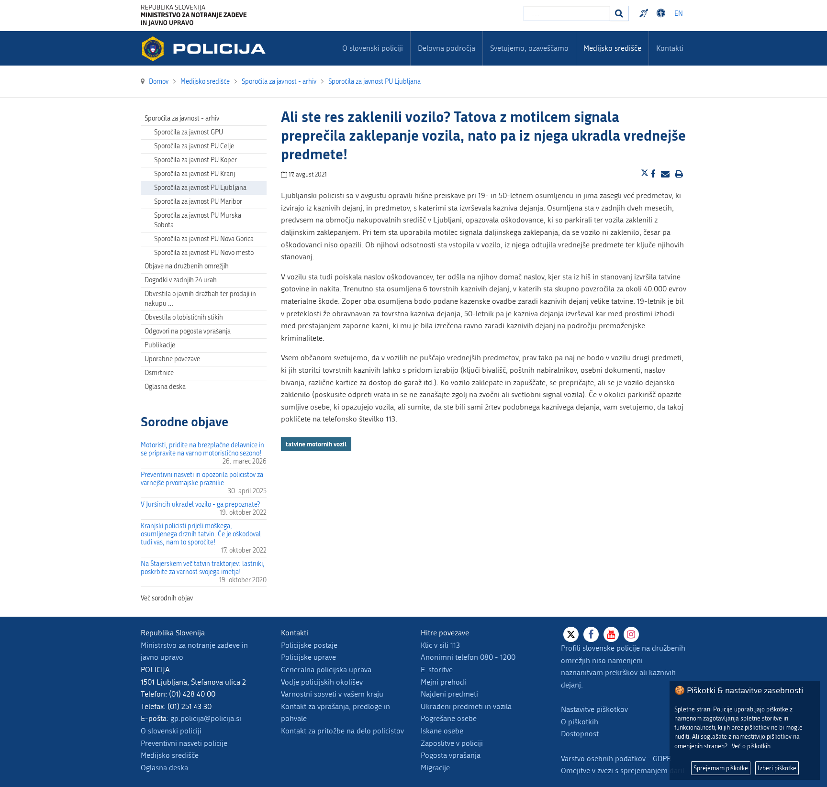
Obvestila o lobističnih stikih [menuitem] (184, 317)
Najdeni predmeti (449, 693)
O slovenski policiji (171, 730)
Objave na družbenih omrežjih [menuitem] (187, 266)
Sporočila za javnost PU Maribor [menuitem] (198, 202)
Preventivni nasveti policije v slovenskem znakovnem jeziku (645, 13)
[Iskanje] (619, 13)
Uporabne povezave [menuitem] (172, 359)
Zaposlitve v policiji (452, 743)
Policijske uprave (308, 657)
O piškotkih (579, 721)
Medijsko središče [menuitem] (612, 48)
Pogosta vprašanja (451, 755)
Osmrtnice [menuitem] (159, 373)
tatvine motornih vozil (316, 444)
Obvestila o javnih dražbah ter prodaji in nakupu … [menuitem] (200, 299)
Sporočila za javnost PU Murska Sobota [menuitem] (197, 220)
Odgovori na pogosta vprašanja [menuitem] (188, 331)
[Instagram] (631, 634)
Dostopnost (662, 13)
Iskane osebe (442, 730)
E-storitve (437, 669)
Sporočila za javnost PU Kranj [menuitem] (194, 174)
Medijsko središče (170, 755)
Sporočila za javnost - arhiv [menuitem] (182, 118)
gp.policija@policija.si (205, 718)
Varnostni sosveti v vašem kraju (332, 693)
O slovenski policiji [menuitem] (372, 48)
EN (678, 14)
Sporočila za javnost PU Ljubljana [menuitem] (200, 188)
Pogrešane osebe (449, 718)
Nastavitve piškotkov (594, 709)
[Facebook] (591, 634)
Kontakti (669, 48)
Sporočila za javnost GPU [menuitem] (188, 132)
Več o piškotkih (751, 746)
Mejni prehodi (443, 682)
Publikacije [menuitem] (160, 345)
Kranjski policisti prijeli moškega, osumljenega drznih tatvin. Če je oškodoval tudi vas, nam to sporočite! (201, 534)
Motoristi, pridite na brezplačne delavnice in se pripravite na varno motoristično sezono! (202, 449)
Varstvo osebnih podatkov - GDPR (616, 758)
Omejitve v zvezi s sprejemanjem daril (622, 770)
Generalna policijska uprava (326, 669)
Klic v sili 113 (440, 645)
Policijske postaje (309, 645)
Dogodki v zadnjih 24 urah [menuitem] (181, 280)
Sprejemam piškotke (720, 768)
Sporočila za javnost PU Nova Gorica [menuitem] (204, 239)
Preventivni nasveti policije (184, 743)
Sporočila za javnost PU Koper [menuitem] (195, 160)
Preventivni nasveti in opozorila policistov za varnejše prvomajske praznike (202, 479)
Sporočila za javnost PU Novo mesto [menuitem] (204, 253)
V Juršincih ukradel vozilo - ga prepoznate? (200, 504)
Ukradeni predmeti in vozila (466, 706)
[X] (571, 634)
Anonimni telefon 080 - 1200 (468, 657)
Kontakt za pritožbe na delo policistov (342, 730)
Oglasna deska (165, 387)
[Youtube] (611, 634)
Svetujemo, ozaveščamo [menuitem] (529, 48)
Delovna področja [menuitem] (446, 48)
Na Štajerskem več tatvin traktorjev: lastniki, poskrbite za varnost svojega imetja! (203, 568)
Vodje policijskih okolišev (322, 682)
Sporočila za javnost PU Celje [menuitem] (194, 146)
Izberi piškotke (777, 768)
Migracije (435, 767)
